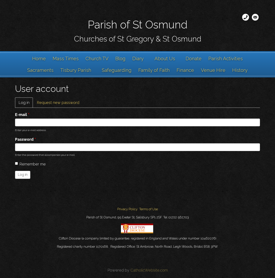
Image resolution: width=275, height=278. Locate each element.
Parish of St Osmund (138, 24)
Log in (25, 104)
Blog (120, 58)
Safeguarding (116, 70)
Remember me (32, 164)
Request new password (58, 102)
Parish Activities (225, 58)
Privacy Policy (127, 209)
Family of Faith (154, 70)
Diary (138, 58)
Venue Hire (213, 70)
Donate (194, 58)
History (240, 70)
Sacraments (40, 70)
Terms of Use (148, 209)
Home (39, 58)
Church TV (97, 58)
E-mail (22, 114)
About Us (164, 58)
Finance (185, 70)
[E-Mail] (255, 17)
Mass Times (66, 58)
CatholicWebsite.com (149, 270)
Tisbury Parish (75, 70)
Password (25, 139)
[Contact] (245, 17)
